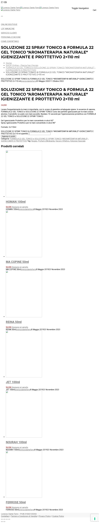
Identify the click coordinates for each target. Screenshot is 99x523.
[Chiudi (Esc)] (9, 519)
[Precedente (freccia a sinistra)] (2, 521)
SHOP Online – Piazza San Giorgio (22, 65)
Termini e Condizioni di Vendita (24, 516)
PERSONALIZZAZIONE (11, 37)
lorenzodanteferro (28, 81)
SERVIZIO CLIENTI (9, 33)
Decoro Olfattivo (62, 141)
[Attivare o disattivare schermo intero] (4, 519)
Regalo (34, 141)
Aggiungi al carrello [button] (20, 207)
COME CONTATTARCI (10, 41)
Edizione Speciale (77, 141)
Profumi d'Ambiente (46, 141)
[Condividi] (7, 519)
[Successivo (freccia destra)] (4, 521)
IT (2, 2)
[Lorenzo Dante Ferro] (20, 8)
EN (5, 2)
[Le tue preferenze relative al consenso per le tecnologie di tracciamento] (94, 518)
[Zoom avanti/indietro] (2, 519)
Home (9, 63)
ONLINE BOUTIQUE (9, 24)
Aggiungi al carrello (8, 136)
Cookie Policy (58, 516)
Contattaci (5, 516)
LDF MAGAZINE (7, 29)
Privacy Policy (45, 516)
